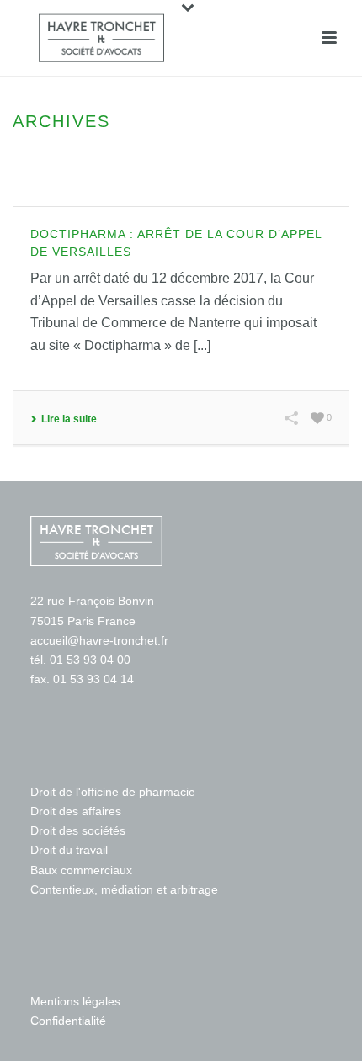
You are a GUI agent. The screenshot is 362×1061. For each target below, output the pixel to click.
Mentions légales (75, 1001)
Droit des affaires (75, 811)
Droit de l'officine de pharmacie (112, 791)
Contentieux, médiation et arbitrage (124, 889)
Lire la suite (69, 419)
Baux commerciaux (81, 870)
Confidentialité (68, 1020)
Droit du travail (69, 850)
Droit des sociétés (77, 830)
